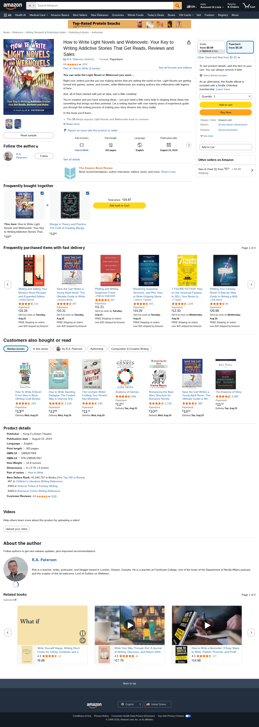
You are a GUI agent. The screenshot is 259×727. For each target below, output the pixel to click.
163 (33, 403)
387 (200, 403)
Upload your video (16, 528)
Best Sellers (80, 15)
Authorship (97, 32)
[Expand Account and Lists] (223, 7)
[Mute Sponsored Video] (82, 640)
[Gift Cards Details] (193, 15)
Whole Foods (136, 15)
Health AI (20, 15)
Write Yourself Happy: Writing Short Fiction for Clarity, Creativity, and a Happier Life (58, 650)
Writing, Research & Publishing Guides (46, 32)
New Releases (99, 15)
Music (235, 15)
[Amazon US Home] (94, 706)
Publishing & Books (79, 32)
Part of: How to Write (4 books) (81, 68)
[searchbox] (104, 5)
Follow (44, 156)
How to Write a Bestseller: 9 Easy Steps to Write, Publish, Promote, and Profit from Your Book (215, 650)
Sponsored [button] (8, 600)
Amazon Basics (60, 15)
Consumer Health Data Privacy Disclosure (133, 716)
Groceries (118, 15)
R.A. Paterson (75, 59)
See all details (71, 159)
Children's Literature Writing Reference (39, 481)
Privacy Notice (101, 716)
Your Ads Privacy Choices (171, 716)
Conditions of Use (82, 716)
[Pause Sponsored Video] (82, 633)
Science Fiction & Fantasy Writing (37, 486)
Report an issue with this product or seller (93, 130)
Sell (198, 15)
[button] (7, 15)
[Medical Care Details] (47, 15)
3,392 (235, 396)
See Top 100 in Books (71, 477)
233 (100, 403)
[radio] (211, 47)
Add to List (208, 147)
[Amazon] (13, 5)
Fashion (209, 15)
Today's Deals (155, 15)
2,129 (68, 403)
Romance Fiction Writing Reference (38, 490)
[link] (70, 205)
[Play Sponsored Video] (130, 625)
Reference (18, 32)
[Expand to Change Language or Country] (196, 7)
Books (171, 15)
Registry (223, 15)
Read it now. (168, 171)
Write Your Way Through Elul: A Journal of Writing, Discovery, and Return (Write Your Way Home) (138, 650)
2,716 (168, 403)
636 (133, 396)
